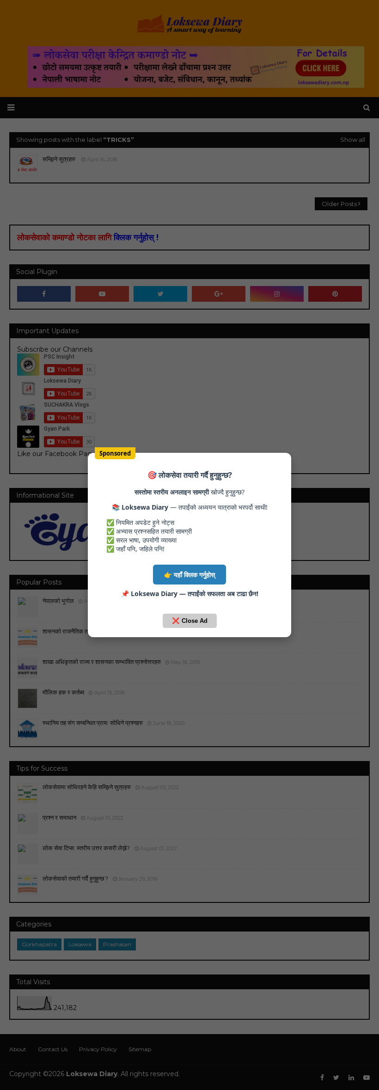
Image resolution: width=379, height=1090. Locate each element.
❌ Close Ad (190, 620)
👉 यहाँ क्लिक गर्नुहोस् (189, 574)
